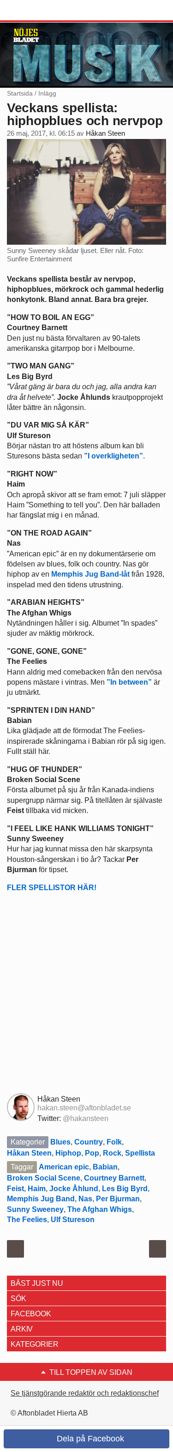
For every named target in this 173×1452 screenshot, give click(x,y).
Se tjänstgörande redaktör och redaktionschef (85, 1393)
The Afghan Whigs (99, 1209)
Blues (60, 1142)
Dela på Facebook (89, 1438)
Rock (112, 1153)
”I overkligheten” (113, 456)
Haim (37, 1189)
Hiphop (68, 1153)
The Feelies (27, 1219)
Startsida (20, 93)
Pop (92, 1153)
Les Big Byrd (125, 1189)
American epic (64, 1167)
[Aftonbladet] (41, 11)
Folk (114, 1142)
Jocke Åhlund (73, 1189)
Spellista (140, 1153)
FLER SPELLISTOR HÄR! (51, 888)
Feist (15, 1189)
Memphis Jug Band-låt (90, 574)
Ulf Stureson (73, 1219)
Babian (105, 1167)
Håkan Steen (105, 133)
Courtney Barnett (114, 1178)
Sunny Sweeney (35, 1209)
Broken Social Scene (43, 1178)
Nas (85, 1199)
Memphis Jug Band (41, 1199)
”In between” (129, 682)
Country (88, 1142)
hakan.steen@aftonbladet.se (84, 1108)
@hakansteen (85, 1118)
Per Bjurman (118, 1199)
